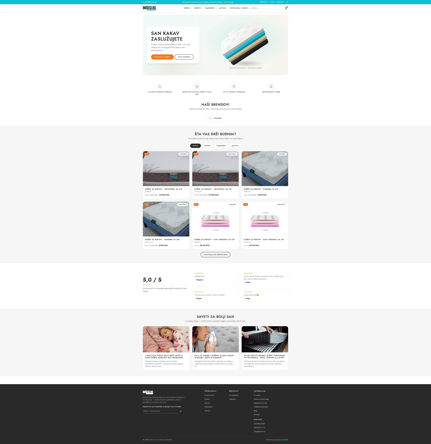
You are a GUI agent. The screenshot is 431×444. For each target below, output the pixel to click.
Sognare (232, 399)
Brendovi (264, 2)
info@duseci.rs (259, 431)
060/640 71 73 (259, 427)
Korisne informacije (261, 399)
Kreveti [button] (198, 8)
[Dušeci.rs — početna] (149, 8)
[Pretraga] (287, 2)
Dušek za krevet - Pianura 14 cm (261, 189)
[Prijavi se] (180, 411)
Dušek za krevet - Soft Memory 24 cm (214, 239)
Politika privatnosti (261, 407)
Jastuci (235, 146)
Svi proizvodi (209, 395)
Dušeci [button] (187, 8)
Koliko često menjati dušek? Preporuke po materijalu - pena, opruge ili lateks (264, 356)
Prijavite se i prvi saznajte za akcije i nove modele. (162, 406)
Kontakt (280, 2)
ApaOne (284, 440)
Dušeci (195, 146)
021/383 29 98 (150, 2)
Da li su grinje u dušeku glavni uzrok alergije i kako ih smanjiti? (214, 356)
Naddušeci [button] (210, 8)
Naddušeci (221, 146)
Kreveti (207, 146)
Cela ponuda (184, 57)
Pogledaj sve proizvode (215, 255)
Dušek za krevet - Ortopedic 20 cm (163, 189)
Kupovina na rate (260, 403)
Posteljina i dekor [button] (239, 8)
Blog (272, 2)
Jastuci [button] (223, 8)
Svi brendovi (234, 395)
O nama (257, 395)
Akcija (254, 8)
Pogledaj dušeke (162, 57)
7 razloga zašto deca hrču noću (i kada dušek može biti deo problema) (164, 356)
